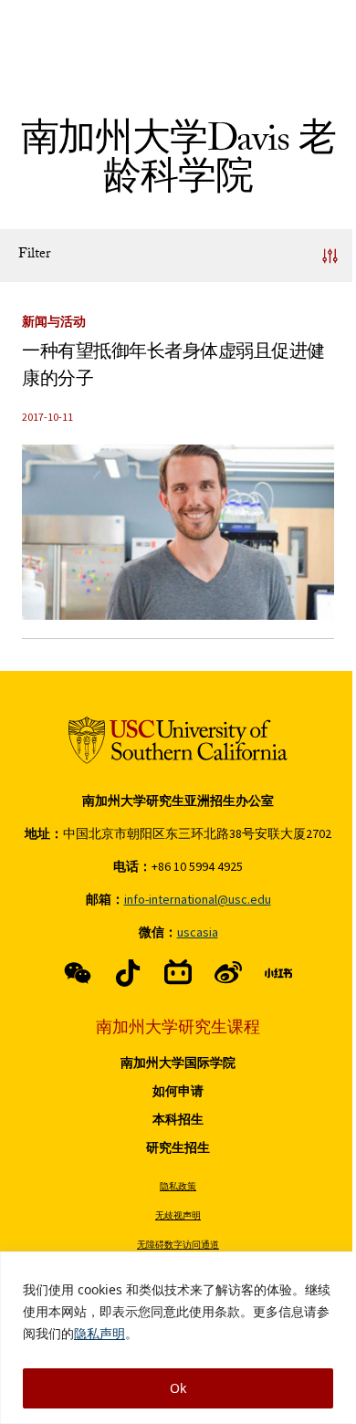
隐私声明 (99, 1333)
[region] (178, 1337)
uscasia (197, 932)
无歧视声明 (178, 1215)
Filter (34, 255)
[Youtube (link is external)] (228, 973)
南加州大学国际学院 (178, 1062)
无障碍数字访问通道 (178, 1245)
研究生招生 (178, 1147)
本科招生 (178, 1119)
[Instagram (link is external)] (178, 973)
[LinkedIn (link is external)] (278, 973)
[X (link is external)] (127, 973)
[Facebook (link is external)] (77, 973)
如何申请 (178, 1091)
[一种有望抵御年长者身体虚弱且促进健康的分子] (177, 532)
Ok (178, 1388)
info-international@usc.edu (197, 899)
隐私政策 (178, 1186)
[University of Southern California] (178, 740)
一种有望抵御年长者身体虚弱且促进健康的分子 (173, 368)
